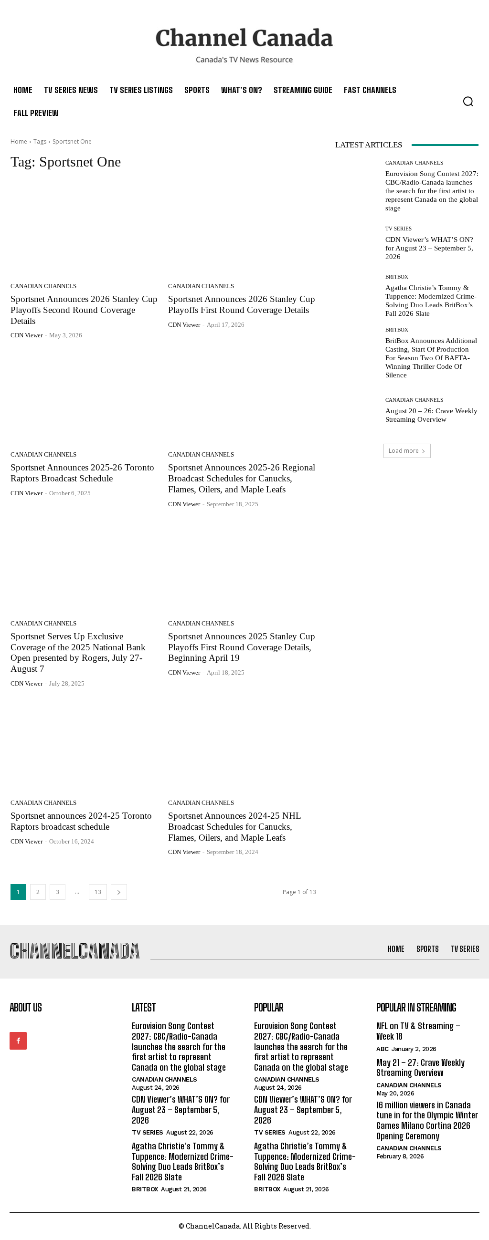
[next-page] (119, 892)
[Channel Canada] (244, 45)
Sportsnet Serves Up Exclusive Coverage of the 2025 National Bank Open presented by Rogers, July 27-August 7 (78, 652)
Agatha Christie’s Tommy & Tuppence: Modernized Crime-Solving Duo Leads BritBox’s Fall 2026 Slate (183, 1161)
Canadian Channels (43, 286)
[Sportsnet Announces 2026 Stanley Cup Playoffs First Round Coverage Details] (242, 229)
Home (19, 141)
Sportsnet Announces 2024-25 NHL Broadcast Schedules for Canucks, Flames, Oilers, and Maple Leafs (234, 827)
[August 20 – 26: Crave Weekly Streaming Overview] (356, 410)
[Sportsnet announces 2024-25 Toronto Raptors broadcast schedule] (85, 745)
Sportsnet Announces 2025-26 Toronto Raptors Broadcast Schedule (82, 472)
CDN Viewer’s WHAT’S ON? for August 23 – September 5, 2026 (429, 248)
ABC (382, 1048)
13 (98, 892)
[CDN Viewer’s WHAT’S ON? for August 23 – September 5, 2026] (356, 243)
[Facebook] (18, 1040)
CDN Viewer (27, 335)
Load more (404, 451)
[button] (468, 101)
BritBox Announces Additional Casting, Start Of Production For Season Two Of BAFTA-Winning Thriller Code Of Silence (431, 358)
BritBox (396, 277)
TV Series (398, 228)
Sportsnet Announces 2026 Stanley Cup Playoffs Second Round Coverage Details (84, 310)
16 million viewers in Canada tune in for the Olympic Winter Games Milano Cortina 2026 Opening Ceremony (427, 1120)
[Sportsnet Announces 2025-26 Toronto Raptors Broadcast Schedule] (85, 397)
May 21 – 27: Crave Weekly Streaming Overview (420, 1067)
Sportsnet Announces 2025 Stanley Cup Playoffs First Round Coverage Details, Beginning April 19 (241, 647)
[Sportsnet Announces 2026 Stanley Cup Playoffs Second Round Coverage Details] (85, 229)
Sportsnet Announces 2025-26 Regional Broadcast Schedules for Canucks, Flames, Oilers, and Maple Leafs (241, 478)
